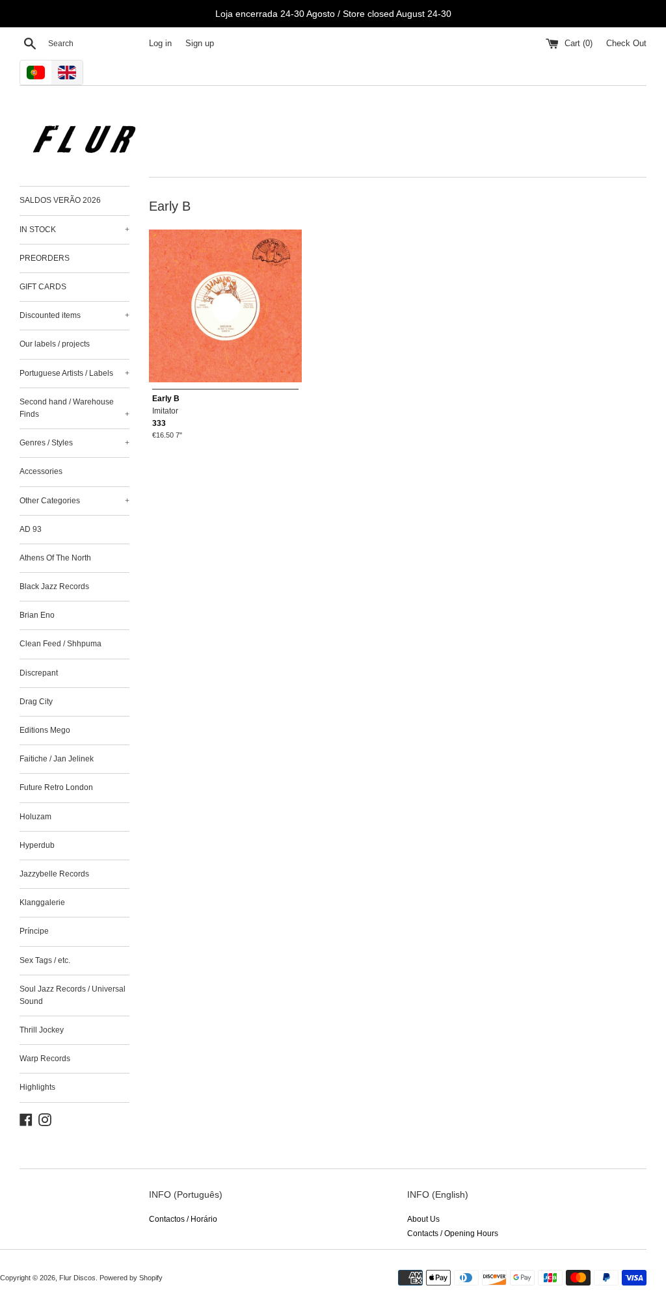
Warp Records (45, 1058)
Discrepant (39, 673)
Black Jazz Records (54, 586)
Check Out (626, 43)
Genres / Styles (74, 442)
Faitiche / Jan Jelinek (57, 758)
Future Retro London (56, 787)
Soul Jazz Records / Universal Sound (73, 995)
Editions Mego (45, 730)
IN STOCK (74, 229)
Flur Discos (77, 1278)
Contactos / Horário (183, 1219)
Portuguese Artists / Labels (74, 373)
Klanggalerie (42, 902)
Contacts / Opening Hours (452, 1233)
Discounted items (74, 315)
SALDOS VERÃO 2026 (60, 200)
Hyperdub (37, 845)
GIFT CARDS (43, 286)
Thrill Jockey (42, 1030)
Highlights (37, 1087)
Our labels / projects (55, 344)
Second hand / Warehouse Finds (74, 408)
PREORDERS (45, 258)
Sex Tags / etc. (45, 960)
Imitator (165, 410)
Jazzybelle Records (54, 873)
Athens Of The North (55, 557)
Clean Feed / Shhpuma (60, 643)
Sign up (199, 43)
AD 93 (31, 529)
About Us (423, 1219)
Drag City (36, 701)
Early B (166, 398)
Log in (160, 43)
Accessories (41, 471)
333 (159, 423)
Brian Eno (37, 615)
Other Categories (74, 500)
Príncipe (34, 931)
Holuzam (35, 816)
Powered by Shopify (131, 1278)
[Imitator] (225, 306)
